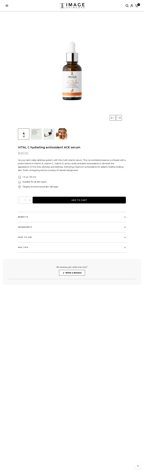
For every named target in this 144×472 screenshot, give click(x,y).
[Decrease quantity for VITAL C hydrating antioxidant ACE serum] (20, 200)
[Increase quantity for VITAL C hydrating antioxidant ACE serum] (29, 200)
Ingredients (25, 227)
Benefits (23, 217)
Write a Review (74, 273)
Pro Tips (23, 247)
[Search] (127, 5)
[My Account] (131, 5)
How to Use (25, 237)
